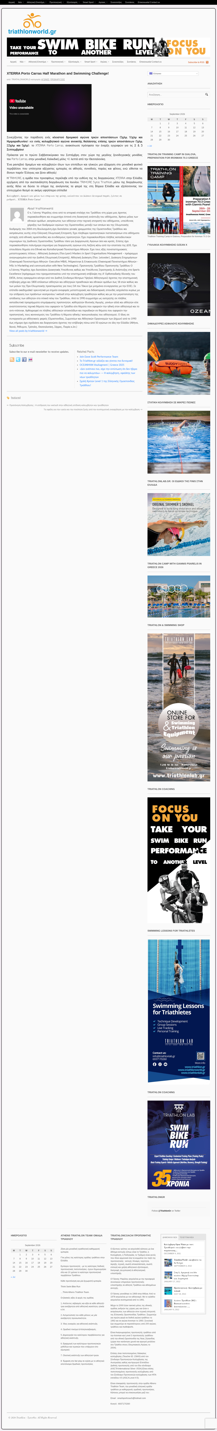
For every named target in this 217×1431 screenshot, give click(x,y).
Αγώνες (101, 2)
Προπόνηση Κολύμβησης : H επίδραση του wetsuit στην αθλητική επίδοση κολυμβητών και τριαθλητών (58, 405)
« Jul (149, 146)
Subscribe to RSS (196, 62)
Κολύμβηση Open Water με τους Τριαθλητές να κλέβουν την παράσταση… (179, 1247)
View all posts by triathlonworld (28, 331)
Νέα (19, 2)
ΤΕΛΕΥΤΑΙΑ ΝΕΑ (187, 1237)
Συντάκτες (129, 2)
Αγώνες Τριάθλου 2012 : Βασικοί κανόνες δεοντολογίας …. (185, 1303)
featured (16, 397)
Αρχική (11, 2)
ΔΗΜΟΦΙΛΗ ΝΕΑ (170, 1237)
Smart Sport (87, 2)
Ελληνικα (156, 74)
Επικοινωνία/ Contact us (149, 2)
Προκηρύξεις (57, 79)
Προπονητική (55, 2)
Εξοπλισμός (71, 2)
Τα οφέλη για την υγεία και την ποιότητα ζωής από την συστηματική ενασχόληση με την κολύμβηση (93, 409)
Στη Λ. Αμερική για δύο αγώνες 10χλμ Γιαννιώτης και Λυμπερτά (186, 1275)
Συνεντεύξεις (116, 2)
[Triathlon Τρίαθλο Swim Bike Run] (32, 35)
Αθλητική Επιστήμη (34, 2)
